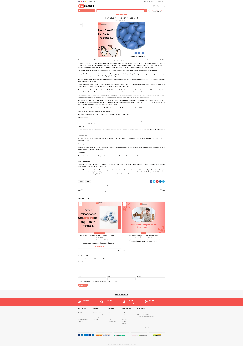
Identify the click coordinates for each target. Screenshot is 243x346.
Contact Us (80, 321)
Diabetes (124, 323)
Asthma (124, 321)
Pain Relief (124, 319)
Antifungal (124, 314)
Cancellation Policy (97, 312)
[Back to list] (121, 190)
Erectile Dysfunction (121, 14)
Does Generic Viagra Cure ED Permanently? (143, 235)
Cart (109, 314)
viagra (88, 181)
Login (109, 312)
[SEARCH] (145, 10)
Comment (81, 261)
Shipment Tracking (112, 321)
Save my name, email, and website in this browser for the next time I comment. (99, 281)
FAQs (79, 314)
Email (109, 276)
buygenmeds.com (121, 344)
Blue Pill (81, 181)
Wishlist (109, 319)
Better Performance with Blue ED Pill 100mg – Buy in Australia (99, 236)
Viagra (143, 232)
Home (79, 185)
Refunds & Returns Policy (98, 314)
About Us (80, 312)
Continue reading (99, 246)
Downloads (110, 317)
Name (80, 276)
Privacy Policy (96, 317)
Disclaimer (80, 317)
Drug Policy (95, 319)
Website (139, 276)
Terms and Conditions (83, 319)
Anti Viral (124, 312)
